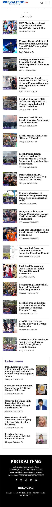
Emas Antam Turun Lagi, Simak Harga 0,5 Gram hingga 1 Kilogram (19, 388)
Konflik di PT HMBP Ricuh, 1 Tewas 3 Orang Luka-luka (32, 324)
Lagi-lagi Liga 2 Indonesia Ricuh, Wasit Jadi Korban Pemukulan (34, 232)
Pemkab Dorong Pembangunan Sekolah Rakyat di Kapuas (17, 436)
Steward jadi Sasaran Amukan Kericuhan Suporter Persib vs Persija (34, 250)
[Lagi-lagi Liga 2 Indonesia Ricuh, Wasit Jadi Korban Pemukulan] (10, 234)
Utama (5, 185)
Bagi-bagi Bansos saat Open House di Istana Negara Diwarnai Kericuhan (31, 270)
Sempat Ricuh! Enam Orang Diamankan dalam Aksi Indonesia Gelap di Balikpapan (33, 215)
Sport (5, 33)
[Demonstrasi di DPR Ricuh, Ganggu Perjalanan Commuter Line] (10, 122)
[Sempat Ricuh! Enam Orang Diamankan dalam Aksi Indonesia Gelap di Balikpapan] (10, 216)
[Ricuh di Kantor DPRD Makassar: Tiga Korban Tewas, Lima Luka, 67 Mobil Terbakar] (10, 103)
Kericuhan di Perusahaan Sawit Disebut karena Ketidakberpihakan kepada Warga (33, 343)
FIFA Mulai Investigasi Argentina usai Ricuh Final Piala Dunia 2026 (32, 25)
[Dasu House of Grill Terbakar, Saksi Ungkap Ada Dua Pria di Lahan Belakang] (41, 421)
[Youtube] (35, 480)
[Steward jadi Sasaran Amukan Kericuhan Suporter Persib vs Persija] (10, 252)
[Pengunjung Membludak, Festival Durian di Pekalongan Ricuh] (10, 289)
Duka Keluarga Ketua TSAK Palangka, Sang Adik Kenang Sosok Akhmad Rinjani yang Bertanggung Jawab (19, 371)
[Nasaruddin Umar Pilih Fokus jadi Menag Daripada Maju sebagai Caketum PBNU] (41, 404)
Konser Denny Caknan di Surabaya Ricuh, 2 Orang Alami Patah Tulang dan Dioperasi (33, 45)
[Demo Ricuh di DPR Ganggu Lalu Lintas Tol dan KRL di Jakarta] (10, 179)
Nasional (6, 109)
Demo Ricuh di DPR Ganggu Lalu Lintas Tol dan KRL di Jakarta (32, 177)
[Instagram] (21, 480)
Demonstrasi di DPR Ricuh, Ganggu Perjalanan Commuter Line (34, 120)
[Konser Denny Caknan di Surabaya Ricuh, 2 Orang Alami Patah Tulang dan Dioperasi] (10, 46)
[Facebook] (16, 480)
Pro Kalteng (8, 203)
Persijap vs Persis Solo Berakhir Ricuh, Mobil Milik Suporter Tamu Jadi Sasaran (34, 63)
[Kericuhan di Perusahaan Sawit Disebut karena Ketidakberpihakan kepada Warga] (10, 344)
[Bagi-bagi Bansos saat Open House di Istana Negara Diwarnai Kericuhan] (10, 271)
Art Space (7, 88)
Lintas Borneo (9, 222)
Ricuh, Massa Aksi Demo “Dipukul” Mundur (33, 137)
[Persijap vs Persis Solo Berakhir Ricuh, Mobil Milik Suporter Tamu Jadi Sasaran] (10, 64)
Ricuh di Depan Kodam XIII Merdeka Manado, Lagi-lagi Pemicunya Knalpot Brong (32, 307)
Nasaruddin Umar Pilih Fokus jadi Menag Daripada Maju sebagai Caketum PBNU (18, 404)
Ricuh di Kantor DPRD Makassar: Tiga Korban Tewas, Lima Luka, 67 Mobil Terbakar (32, 103)
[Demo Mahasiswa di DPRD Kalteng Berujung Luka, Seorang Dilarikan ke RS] (10, 197)
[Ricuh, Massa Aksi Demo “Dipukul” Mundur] (10, 140)
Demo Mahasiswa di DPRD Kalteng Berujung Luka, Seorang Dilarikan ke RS (33, 197)
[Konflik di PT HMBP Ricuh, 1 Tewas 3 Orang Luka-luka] (10, 326)
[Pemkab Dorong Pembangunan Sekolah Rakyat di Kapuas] (41, 438)
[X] (31, 480)
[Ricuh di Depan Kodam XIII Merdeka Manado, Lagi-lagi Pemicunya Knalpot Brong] (10, 307)
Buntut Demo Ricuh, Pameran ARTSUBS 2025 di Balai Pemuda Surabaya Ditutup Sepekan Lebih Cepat (34, 83)
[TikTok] (26, 480)
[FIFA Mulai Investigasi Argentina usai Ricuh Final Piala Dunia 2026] (10, 27)
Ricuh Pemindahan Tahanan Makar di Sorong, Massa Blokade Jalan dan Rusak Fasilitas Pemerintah (34, 159)
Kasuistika (7, 52)
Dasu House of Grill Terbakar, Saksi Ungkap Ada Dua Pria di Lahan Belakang (18, 421)
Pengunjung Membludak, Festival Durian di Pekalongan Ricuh (33, 287)
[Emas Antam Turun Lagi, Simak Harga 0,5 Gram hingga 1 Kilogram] (41, 389)
